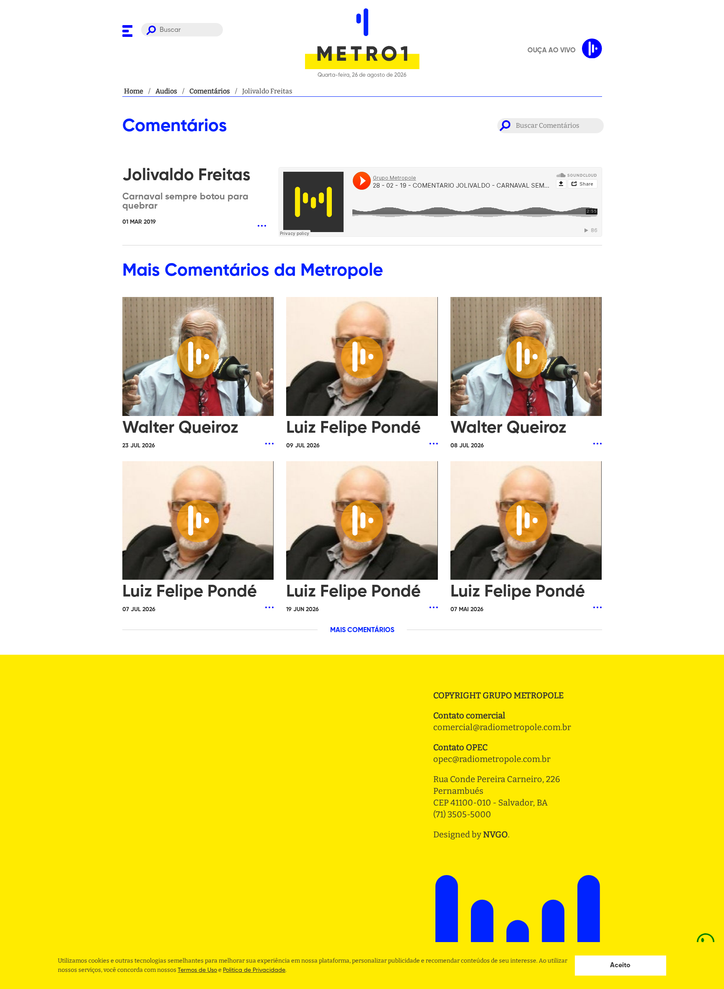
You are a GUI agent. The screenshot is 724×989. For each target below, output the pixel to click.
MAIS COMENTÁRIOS (362, 630)
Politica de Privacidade (254, 970)
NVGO (495, 834)
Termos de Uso (197, 970)
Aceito (620, 965)
